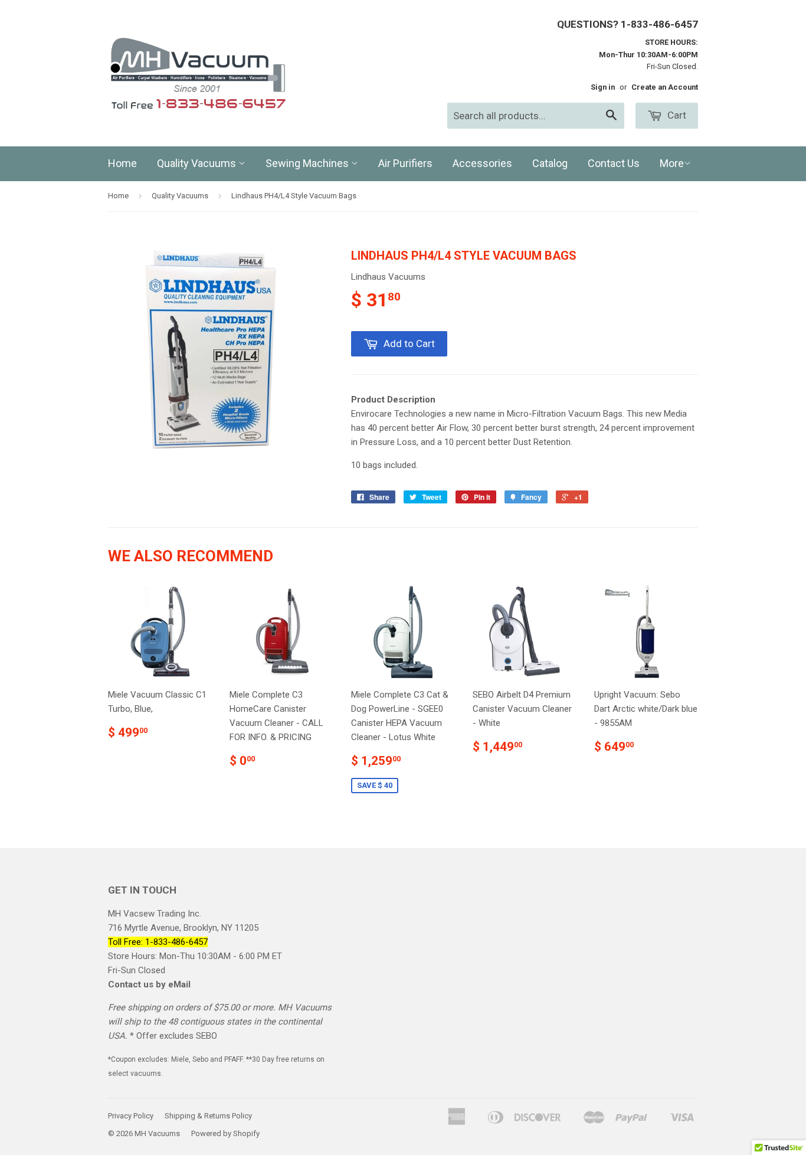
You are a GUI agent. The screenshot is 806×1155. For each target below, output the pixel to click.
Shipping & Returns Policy (208, 1115)
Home (122, 163)
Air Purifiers (405, 163)
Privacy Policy (130, 1115)
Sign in (603, 87)
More (672, 163)
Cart (675, 115)
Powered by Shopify (225, 1133)
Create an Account (664, 87)
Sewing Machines (308, 163)
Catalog (550, 163)
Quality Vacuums (197, 163)
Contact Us (614, 163)
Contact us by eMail (149, 984)
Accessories (482, 163)
